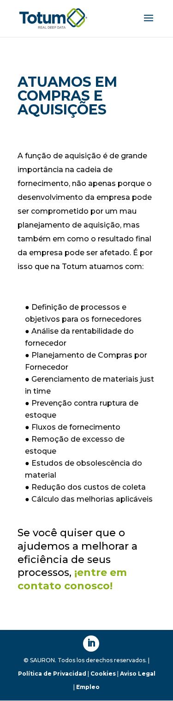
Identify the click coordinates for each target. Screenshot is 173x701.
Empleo (88, 686)
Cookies (103, 673)
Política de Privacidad (52, 673)
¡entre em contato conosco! (72, 579)
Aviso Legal (137, 673)
